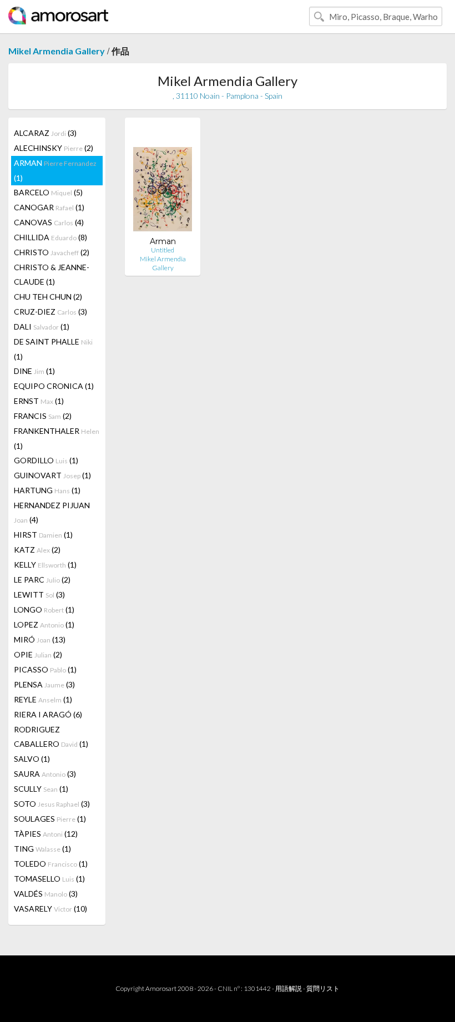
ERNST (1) (39, 401)
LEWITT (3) (39, 594)
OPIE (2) (38, 654)
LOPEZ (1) (44, 624)
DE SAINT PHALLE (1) (53, 349)
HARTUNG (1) (47, 490)
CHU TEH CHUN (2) (48, 296)
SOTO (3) (52, 803)
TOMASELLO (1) (49, 878)
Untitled (162, 250)
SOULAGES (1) (50, 818)
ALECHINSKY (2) (53, 148)
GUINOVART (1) (52, 475)
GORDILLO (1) (46, 460)
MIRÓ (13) (39, 639)
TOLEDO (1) (51, 863)
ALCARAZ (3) (45, 133)
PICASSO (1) (45, 669)
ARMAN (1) (55, 170)
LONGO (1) (44, 609)
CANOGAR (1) (49, 207)
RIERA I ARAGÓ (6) (48, 714)
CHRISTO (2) (51, 252)
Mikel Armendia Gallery (56, 50)
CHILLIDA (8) (50, 237)
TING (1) (42, 848)
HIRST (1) (43, 534)
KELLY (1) (45, 564)
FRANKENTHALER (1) (56, 438)
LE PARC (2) (42, 579)
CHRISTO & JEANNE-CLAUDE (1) (51, 274)
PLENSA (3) (44, 684)
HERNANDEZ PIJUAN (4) (52, 512)
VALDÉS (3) (46, 893)
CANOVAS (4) (49, 222)
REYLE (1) (43, 699)
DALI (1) (41, 326)
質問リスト (323, 988)
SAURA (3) (45, 773)
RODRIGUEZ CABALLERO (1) (51, 736)
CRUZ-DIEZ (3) (50, 311)
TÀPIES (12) (46, 833)
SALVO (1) (32, 758)
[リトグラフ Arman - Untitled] (162, 181)
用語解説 (288, 988)
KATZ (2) (37, 549)
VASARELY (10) (50, 908)
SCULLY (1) (41, 788)
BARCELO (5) (48, 192)
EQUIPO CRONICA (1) (54, 386)
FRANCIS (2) (43, 416)
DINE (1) (34, 371)
